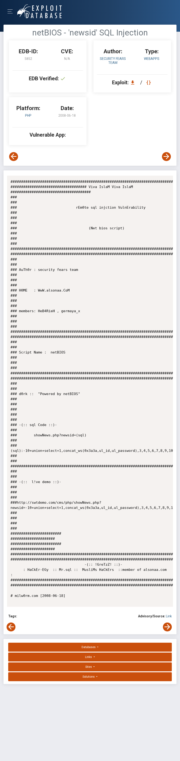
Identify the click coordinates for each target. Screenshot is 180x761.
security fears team (113, 61)
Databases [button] (89, 647)
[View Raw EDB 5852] (149, 82)
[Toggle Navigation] (11, 11)
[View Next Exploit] (166, 156)
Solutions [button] (88, 676)
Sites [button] (89, 667)
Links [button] (89, 657)
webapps (151, 59)
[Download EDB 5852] (134, 82)
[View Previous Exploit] (13, 156)
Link (169, 616)
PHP (28, 115)
